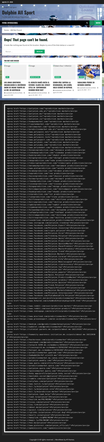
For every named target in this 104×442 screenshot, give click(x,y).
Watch (98, 23)
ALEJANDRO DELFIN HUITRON (14, 93)
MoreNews (59, 440)
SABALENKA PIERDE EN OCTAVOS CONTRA (85, 83)
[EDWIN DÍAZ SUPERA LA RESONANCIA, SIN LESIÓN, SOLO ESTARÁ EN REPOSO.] (64, 72)
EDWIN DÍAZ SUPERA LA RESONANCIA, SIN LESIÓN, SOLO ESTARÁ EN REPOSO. (62, 85)
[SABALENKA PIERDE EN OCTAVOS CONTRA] (88, 72)
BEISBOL (57, 77)
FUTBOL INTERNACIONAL (10, 23)
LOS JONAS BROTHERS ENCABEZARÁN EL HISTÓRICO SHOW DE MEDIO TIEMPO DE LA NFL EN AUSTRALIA (15, 86)
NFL (7, 77)
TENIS (81, 77)
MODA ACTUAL (35, 77)
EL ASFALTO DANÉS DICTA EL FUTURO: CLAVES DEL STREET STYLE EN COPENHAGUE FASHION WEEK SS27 (39, 86)
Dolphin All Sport (18, 12)
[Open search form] (87, 23)
